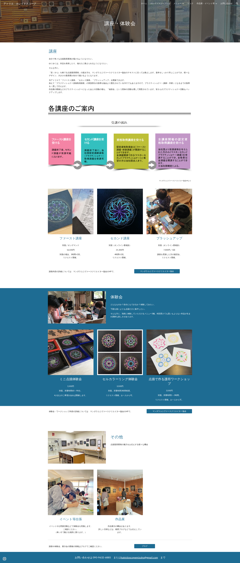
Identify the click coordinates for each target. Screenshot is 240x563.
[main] (120, 21)
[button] (237, 3)
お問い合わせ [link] (226, 3)
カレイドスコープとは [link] (160, 3)
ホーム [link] (144, 3)
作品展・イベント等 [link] (206, 3)
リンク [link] (190, 3)
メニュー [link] (178, 3)
